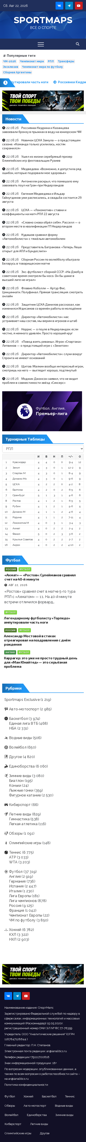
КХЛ (12, 934)
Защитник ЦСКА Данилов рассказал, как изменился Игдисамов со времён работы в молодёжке (42, 306)
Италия (15, 891)
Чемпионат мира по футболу (42, 66)
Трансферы (66, 61)
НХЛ (13, 939)
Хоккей (15, 930)
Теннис (15, 852)
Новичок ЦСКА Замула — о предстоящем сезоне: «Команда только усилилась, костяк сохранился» (41, 144)
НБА (13, 728)
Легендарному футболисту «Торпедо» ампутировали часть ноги (37, 620)
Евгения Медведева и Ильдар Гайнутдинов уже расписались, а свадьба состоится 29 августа (42, 197)
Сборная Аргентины (17, 72)
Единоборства (22, 766)
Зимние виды (20, 776)
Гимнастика (19, 819)
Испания (16, 886)
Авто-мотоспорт (24, 709)
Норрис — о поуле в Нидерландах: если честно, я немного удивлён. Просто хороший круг (40, 331)
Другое (15, 757)
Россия (11, 569)
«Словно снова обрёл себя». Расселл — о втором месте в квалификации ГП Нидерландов (41, 224)
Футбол (25, 569)
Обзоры (15, 833)
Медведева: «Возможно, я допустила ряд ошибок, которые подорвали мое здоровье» (41, 171)
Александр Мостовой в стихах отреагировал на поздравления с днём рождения (37, 640)
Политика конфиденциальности (26, 1084)
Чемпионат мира (32, 61)
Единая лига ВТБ (23, 723)
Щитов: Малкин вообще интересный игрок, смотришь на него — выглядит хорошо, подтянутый (43, 368)
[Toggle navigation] (41, 44)
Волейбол (17, 747)
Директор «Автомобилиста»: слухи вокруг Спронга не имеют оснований (42, 356)
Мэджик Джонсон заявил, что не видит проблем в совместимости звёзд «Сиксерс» (40, 380)
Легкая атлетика (23, 824)
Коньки (15, 785)
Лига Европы (20, 896)
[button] (77, 44)
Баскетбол (18, 719)
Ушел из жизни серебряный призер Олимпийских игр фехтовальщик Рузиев (37, 158)
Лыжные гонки (21, 790)
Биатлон (16, 781)
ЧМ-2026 (9, 61)
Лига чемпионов (23, 901)
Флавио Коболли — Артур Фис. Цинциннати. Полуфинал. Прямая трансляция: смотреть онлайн (42, 292)
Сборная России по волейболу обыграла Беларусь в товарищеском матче (41, 261)
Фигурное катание (25, 795)
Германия (17, 881)
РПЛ (51, 61)
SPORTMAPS (43, 20)
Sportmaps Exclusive (22, 700)
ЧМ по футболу (22, 920)
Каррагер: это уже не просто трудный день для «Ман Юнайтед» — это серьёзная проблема (40, 662)
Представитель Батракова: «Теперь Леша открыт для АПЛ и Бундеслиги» (42, 249)
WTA (13, 862)
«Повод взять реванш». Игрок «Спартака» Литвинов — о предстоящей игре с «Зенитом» (41, 343)
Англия (10, 652)
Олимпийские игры (25, 843)
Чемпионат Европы (25, 915)
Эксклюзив (10, 66)
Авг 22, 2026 (18, 585)
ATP (12, 857)
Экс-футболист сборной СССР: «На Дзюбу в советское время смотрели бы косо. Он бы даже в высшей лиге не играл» (42, 276)
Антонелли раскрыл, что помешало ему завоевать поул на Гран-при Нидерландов (40, 183)
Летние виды (20, 814)
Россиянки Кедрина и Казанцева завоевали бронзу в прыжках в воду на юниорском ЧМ (41, 130)
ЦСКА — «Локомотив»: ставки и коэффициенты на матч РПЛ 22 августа (34, 212)
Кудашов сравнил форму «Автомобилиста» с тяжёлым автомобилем (33, 236)
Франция (16, 910)
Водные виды (20, 738)
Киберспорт (20, 805)
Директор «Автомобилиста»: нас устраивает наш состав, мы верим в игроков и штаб (39, 319)
